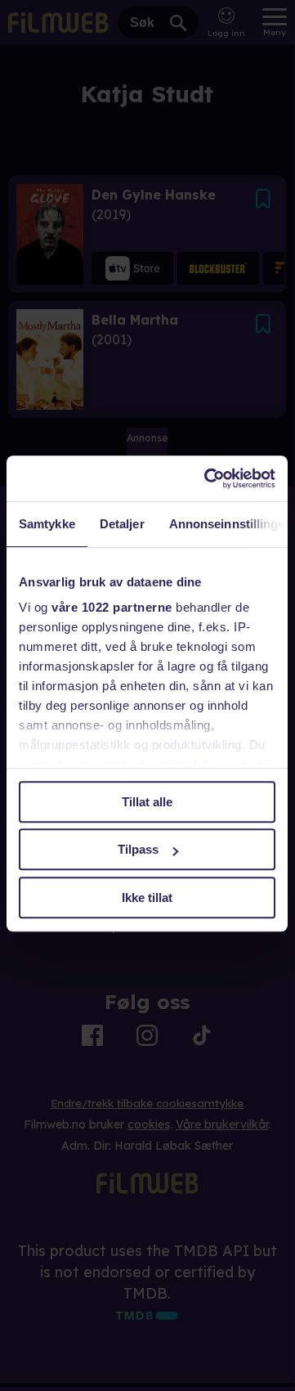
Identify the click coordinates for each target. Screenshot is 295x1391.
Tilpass (138, 849)
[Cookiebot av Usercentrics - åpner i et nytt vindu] (207, 478)
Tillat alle (147, 802)
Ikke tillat (147, 897)
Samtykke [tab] (47, 524)
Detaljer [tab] (122, 524)
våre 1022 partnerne (111, 607)
